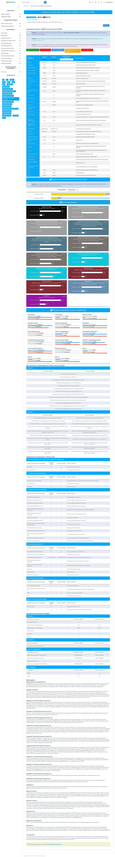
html (4, 82)
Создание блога (7, 113)
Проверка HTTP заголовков (8, 50)
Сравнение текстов (6, 38)
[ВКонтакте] (38, 17)
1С (3, 79)
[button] (108, 2)
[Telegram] (42, 17)
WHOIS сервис (4, 53)
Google (12, 79)
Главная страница (5, 14)
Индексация (6, 86)
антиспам (15, 115)
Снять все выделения (57, 50)
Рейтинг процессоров (6, 23)
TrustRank (9, 84)
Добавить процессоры (32, 50)
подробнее (63, 207)
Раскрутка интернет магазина (10, 108)
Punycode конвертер (6, 58)
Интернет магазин (7, 88)
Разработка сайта (7, 104)
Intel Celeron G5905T (39, 198)
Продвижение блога (8, 95)
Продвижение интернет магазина (9, 98)
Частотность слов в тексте (7, 48)
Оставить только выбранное (70, 50)
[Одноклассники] (40, 17)
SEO (4, 84)
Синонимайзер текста (6, 45)
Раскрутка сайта (7, 111)
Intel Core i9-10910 (39, 194)
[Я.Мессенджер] (49, 17)
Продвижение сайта (8, 101)
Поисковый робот (7, 93)
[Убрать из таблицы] (48, 56)
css (7, 79)
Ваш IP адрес (4, 35)
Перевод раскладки (6, 63)
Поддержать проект (6, 16)
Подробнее (44, 62)
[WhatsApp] (48, 17)
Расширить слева (32, 17)
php (13, 82)
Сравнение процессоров (7, 26)
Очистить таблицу (45, 50)
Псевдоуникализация (6, 60)
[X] (44, 17)
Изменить (44, 59)
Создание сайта (7, 115)
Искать (106, 25)
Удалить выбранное (87, 50)
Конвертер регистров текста (8, 40)
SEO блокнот (4, 33)
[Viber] (46, 17)
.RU (10, 2)
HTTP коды (3, 71)
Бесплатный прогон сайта (7, 55)
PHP (9, 82)
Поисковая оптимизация (9, 91)
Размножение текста (6, 43)
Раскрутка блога (7, 106)
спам (4, 117)
